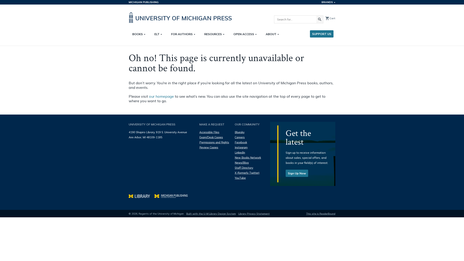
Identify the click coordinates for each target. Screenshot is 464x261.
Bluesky (240, 132)
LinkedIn (240, 152)
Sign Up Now (297, 173)
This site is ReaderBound (320, 213)
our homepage (161, 96)
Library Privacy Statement (254, 213)
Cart (330, 18)
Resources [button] (213, 34)
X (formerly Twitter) (247, 173)
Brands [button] (328, 2)
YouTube (240, 178)
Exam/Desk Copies (211, 137)
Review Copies (208, 147)
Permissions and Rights (214, 142)
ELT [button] (157, 34)
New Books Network (248, 157)
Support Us (321, 34)
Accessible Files (209, 132)
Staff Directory (244, 167)
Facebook (241, 142)
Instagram (241, 147)
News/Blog (242, 162)
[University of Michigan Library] (141, 195)
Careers (240, 137)
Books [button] (138, 34)
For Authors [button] (182, 34)
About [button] (271, 34)
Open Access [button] (244, 34)
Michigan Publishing (144, 2)
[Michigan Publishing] (172, 195)
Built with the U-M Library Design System (211, 213)
